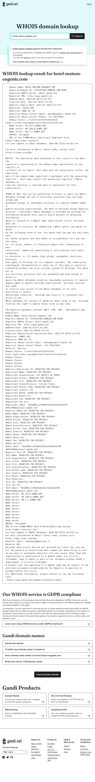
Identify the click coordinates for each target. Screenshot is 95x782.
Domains (51, 744)
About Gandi (36, 744)
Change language (10, 747)
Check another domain (47, 674)
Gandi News (36, 755)
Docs (66, 752)
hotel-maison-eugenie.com (25, 49)
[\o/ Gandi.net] (14, 741)
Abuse (82, 746)
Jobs (33, 758)
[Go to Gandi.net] (10, 4)
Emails (50, 747)
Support (67, 749)
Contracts (84, 749)
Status (66, 746)
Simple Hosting (54, 755)
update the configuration (70, 53)
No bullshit (35, 752)
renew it (27, 58)
